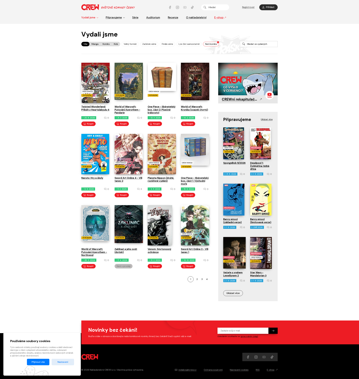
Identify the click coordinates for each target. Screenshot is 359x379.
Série (135, 17)
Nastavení (62, 361)
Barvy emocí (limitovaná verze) (260, 221)
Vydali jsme (88, 17)
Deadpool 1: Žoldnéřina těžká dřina (259, 165)
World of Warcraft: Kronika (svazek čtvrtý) (194, 108)
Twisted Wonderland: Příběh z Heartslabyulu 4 (95, 108)
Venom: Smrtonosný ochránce (159, 251)
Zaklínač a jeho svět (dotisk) (126, 251)
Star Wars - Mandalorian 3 (258, 274)
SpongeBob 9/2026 (234, 162)
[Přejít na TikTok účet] (192, 7)
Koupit (90, 123)
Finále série (167, 44)
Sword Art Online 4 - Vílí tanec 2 (128, 179)
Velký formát (130, 44)
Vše (85, 44)
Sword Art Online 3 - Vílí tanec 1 (194, 251)
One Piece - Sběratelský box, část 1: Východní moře (195, 181)
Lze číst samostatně (189, 44)
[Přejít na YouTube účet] (185, 7)
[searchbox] (215, 7)
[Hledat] (205, 7)
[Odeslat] (273, 331)
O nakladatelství (196, 17)
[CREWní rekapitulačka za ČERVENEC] (248, 79)
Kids (116, 44)
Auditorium (153, 17)
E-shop (219, 17)
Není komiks (211, 44)
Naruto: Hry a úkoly (92, 177)
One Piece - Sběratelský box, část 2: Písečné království (161, 109)
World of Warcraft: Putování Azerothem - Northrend (94, 252)
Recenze (173, 17)
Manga (95, 44)
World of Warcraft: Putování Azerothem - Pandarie (127, 109)
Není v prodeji (123, 266)
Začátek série (149, 44)
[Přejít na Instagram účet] (178, 7)
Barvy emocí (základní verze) (232, 221)
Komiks (106, 44)
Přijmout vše (38, 361)
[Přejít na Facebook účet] (170, 7)
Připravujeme (114, 17)
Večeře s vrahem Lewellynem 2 (233, 274)
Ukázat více (233, 293)
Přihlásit (270, 7)
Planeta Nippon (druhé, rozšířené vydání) (161, 179)
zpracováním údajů (249, 336)
